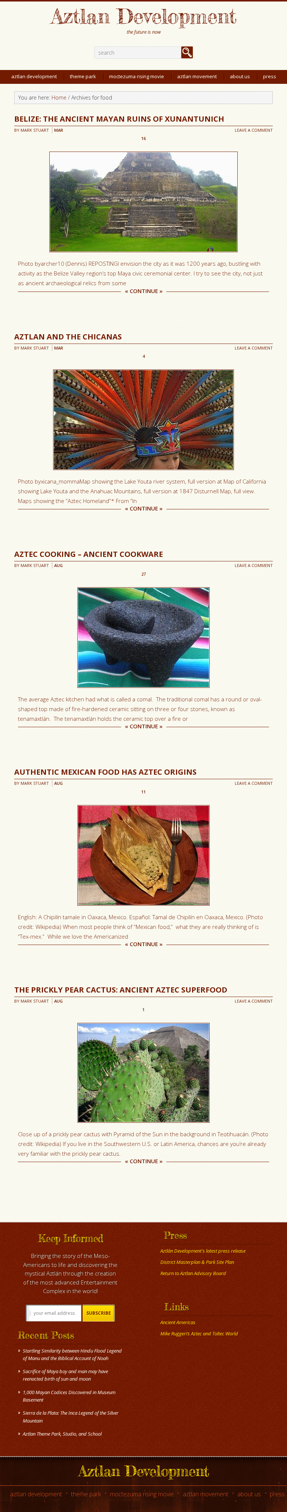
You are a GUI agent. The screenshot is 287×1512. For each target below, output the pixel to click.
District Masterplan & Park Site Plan (197, 1262)
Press (277, 1494)
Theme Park (86, 1494)
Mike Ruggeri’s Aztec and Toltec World (199, 1333)
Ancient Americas (177, 1322)
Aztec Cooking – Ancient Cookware (88, 554)
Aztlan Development (143, 16)
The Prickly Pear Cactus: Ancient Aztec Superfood (120, 990)
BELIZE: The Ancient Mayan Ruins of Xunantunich (119, 119)
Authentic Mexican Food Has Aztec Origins (105, 772)
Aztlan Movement (205, 1494)
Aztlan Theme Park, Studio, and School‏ (62, 1433)
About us (249, 1494)
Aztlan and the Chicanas (68, 337)
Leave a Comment (254, 130)
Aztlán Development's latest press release (203, 1250)
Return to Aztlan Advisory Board (193, 1273)
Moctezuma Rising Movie (142, 1494)
